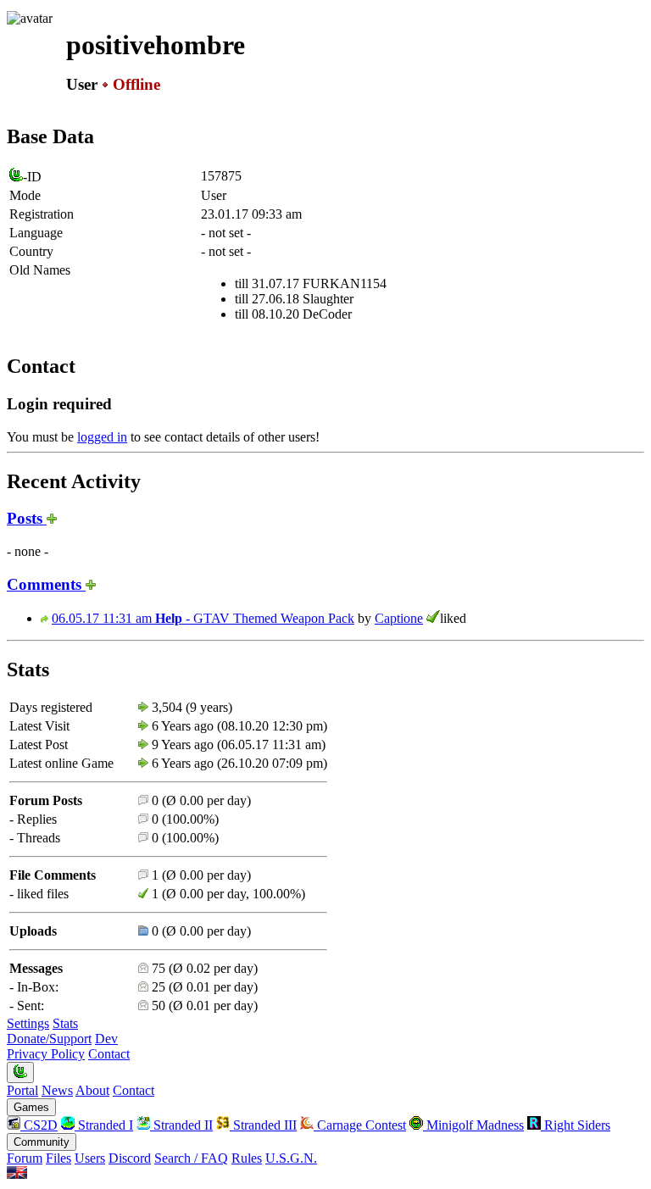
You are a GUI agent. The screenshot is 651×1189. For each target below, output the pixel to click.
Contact (109, 1054)
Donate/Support (49, 1038)
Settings (28, 1023)
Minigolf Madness (473, 1125)
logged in (102, 437)
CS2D (39, 1125)
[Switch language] (17, 1174)
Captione (399, 618)
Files (58, 1158)
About (92, 1090)
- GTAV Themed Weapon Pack (203, 618)
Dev (106, 1038)
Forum (24, 1158)
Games (31, 1107)
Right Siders (575, 1125)
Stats (65, 1023)
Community (42, 1142)
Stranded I (104, 1125)
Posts (27, 518)
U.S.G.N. (291, 1158)
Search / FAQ (191, 1158)
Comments (46, 584)
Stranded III (263, 1125)
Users (90, 1158)
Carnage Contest (360, 1125)
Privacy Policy (46, 1054)
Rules (246, 1158)
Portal (22, 1090)
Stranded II (181, 1125)
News (57, 1090)
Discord (129, 1158)
